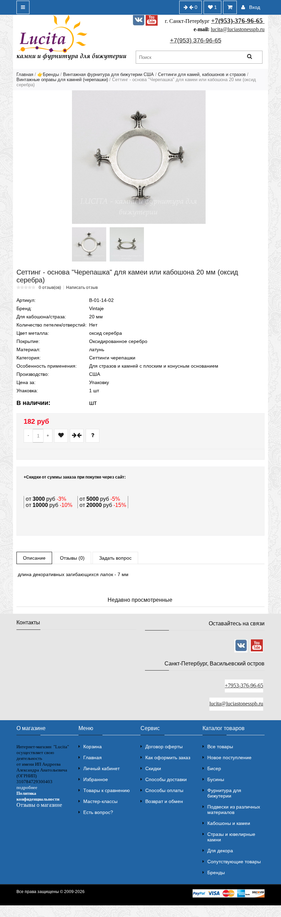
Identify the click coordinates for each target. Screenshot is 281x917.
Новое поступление (229, 757)
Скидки (153, 768)
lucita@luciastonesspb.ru (238, 29)
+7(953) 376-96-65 (195, 40)
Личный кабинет (101, 768)
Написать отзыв (82, 287)
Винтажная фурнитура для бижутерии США (108, 74)
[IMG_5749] (89, 244)
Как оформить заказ (167, 757)
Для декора (220, 850)
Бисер (214, 768)
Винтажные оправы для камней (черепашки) (62, 79)
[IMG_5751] (127, 244)
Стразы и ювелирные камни (231, 836)
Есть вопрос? (98, 812)
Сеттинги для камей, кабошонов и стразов (202, 74)
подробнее (26, 787)
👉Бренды (48, 74)
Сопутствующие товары (234, 861)
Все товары (220, 746)
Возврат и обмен (164, 801)
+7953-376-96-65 (244, 685)
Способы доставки (166, 779)
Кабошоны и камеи (228, 823)
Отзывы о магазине (39, 805)
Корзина (92, 746)
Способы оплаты (164, 790)
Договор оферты (164, 746)
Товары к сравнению (106, 790)
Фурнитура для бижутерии (224, 793)
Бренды (216, 872)
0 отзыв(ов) (50, 287)
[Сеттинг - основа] (139, 157)
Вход (254, 7)
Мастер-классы (100, 801)
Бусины (215, 779)
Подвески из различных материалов (233, 809)
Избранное (95, 779)
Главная (24, 74)
